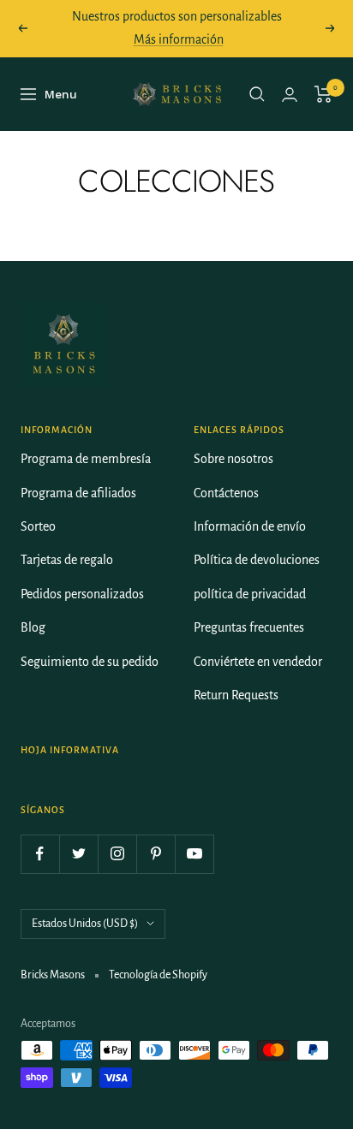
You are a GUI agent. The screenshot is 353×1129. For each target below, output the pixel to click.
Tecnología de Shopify (158, 975)
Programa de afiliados (78, 493)
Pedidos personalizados (82, 594)
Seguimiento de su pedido (90, 661)
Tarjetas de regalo (67, 560)
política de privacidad (250, 594)
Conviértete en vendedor (258, 661)
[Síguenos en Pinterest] (155, 854)
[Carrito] (323, 94)
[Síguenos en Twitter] (78, 854)
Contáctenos (226, 493)
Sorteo (38, 526)
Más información (179, 39)
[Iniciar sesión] (289, 94)
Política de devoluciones (257, 560)
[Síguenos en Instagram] (117, 854)
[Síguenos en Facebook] (40, 854)
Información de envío (250, 526)
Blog (33, 627)
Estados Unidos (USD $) (85, 924)
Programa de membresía (86, 459)
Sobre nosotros (233, 459)
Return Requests (236, 695)
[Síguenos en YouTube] (194, 854)
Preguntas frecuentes (249, 627)
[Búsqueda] (257, 94)
